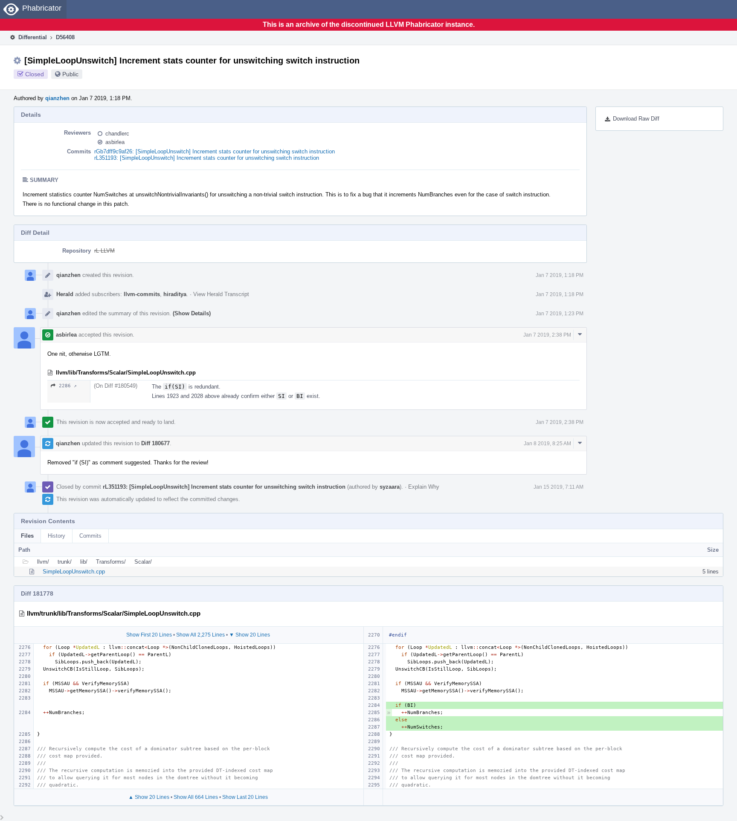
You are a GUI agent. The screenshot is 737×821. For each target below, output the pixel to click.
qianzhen (57, 98)
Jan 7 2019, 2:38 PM (547, 335)
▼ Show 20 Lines (249, 635)
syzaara (390, 487)
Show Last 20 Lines (245, 797)
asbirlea (115, 142)
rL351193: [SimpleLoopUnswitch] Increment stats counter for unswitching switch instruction (206, 158)
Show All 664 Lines (196, 797)
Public (70, 74)
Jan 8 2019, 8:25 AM (547, 444)
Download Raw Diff (636, 118)
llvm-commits (142, 294)
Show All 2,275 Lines (200, 635)
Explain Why (423, 487)
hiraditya (174, 294)
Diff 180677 (155, 443)
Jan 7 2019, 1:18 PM (559, 275)
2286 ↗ (68, 386)
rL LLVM (104, 251)
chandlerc (117, 133)
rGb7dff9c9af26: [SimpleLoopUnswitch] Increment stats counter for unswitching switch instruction (214, 151)
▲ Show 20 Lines (148, 797)
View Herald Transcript (221, 294)
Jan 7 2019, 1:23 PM (559, 314)
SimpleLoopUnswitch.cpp (74, 571)
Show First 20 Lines (149, 635)
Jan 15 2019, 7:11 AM (558, 487)
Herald (64, 294)
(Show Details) (192, 313)
